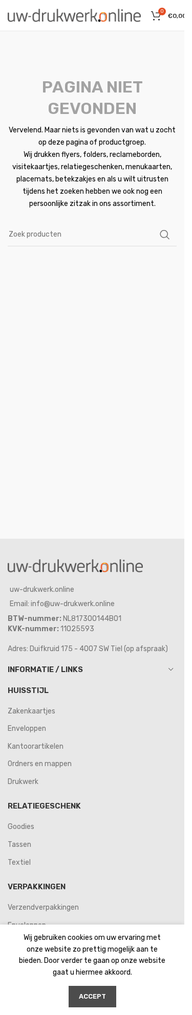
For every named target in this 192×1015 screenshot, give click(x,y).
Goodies (21, 826)
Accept (92, 996)
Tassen (19, 844)
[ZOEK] (165, 234)
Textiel (19, 862)
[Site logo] (74, 15)
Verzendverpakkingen (43, 907)
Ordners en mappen (40, 763)
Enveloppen (27, 728)
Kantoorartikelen (35, 746)
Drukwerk (23, 781)
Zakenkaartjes (31, 711)
